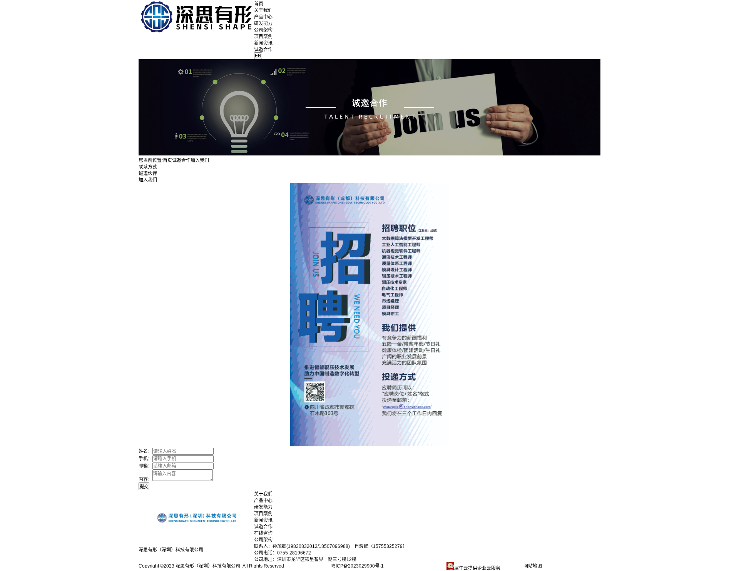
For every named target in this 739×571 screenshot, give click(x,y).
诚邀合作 (263, 49)
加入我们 (148, 180)
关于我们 (263, 10)
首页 (258, 4)
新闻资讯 (263, 43)
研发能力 (263, 23)
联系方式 (148, 167)
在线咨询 (263, 533)
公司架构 (263, 30)
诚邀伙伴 (148, 173)
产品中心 (263, 17)
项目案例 (263, 36)
